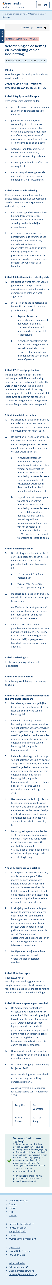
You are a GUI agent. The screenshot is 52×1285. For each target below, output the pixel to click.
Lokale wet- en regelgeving (13, 14)
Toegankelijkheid (17, 1231)
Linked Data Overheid (20, 1251)
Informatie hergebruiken (21, 1224)
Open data (14, 1247)
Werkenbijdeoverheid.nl (21, 1274)
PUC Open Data (17, 1254)
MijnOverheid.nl (17, 1263)
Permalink (25, 27)
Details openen (2, 36)
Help (11, 1211)
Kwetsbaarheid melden (21, 1238)
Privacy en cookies (18, 1227)
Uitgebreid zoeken (36, 14)
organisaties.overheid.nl (24, 1171)
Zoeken (13, 1215)
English (12, 1208)
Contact (13, 1204)
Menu (44, 4)
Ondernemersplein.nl (20, 1270)
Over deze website (18, 1200)
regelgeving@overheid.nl (24, 1181)
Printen (40, 27)
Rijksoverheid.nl (17, 1267)
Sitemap (13, 1235)
